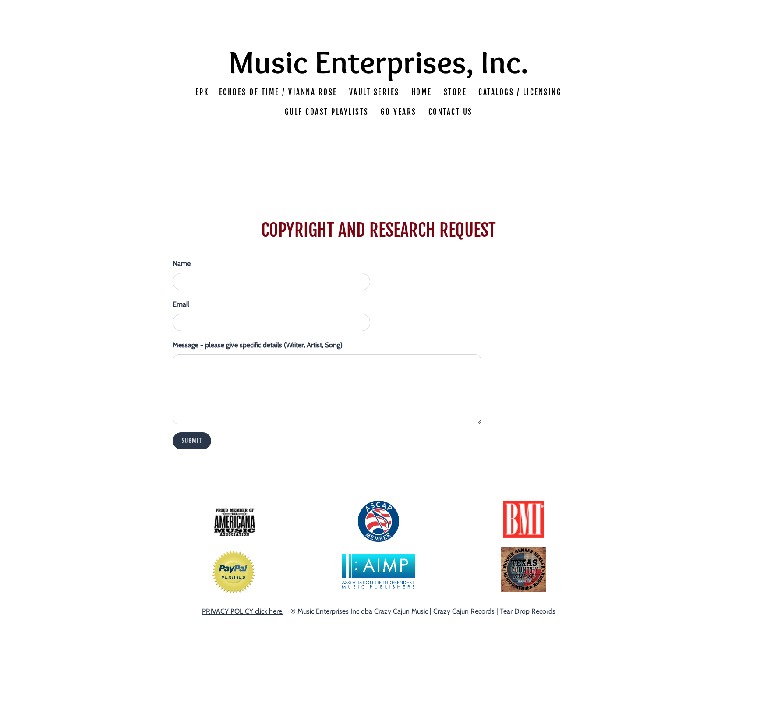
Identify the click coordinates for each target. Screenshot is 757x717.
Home (421, 92)
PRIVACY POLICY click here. (242, 611)
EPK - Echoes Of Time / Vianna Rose (266, 92)
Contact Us (450, 112)
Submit (192, 441)
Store (455, 92)
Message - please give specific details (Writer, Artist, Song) (258, 345)
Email (181, 304)
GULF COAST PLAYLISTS (327, 112)
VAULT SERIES (374, 92)
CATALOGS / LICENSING (520, 92)
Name (182, 263)
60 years (399, 112)
